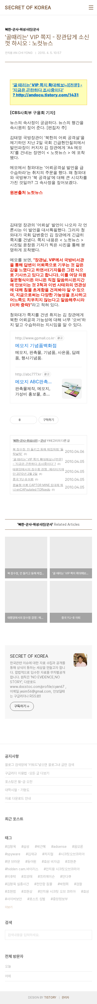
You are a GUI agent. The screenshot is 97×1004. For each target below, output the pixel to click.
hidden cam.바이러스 (22, 869)
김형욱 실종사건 (18, 884)
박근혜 (41, 847)
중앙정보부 (60, 899)
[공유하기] (25, 420)
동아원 (31, 862)
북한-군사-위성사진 (25, 440)
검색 (87, 935)
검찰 (79, 884)
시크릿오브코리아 (73, 854)
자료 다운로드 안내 (18, 798)
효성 (86, 891)
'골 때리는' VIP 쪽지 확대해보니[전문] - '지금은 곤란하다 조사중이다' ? (47, 89)
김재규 (32, 854)
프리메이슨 (47, 876)
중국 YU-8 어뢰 (23, 479)
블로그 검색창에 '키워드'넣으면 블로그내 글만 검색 (39, 765)
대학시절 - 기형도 (17, 790)
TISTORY (50, 997)
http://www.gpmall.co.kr (34, 338)
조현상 (27, 891)
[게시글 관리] (31, 420)
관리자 (65, 997)
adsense (60, 847)
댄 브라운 (13, 862)
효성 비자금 (52, 862)
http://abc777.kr (28, 374)
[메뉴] (91, 7)
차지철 (48, 854)
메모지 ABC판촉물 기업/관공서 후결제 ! (32, 382)
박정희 (64, 884)
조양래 (27, 876)
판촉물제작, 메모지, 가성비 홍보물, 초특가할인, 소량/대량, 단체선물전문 (32, 391)
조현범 (11, 891)
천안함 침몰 (44, 884)
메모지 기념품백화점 (36, 345)
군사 (43, 440)
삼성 (26, 847)
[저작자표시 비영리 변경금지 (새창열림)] (65, 420)
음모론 (78, 847)
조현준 (71, 862)
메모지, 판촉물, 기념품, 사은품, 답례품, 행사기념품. (47, 355)
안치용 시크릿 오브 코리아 (58, 891)
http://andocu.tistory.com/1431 (47, 94)
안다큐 (66, 876)
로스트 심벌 (37, 899)
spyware (13, 854)
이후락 (11, 876)
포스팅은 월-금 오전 (18, 782)
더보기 (8, 907)
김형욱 (11, 847)
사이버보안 (14, 899)
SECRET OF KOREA (28, 7)
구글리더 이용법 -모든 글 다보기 (27, 773)
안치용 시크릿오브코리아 (63, 869)
